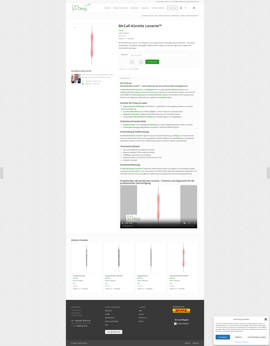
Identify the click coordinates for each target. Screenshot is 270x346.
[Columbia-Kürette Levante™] (1, 173)
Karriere (141, 321)
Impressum (246, 342)
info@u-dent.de (194, 1)
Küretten (137, 69)
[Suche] (185, 8)
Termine (141, 314)
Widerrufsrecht (109, 318)
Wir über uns (143, 318)
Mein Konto (108, 311)
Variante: (124, 54)
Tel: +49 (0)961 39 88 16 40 (177, 1)
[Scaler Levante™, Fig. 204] (268, 173)
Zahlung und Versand (111, 321)
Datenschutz (238, 342)
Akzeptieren (223, 337)
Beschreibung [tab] (125, 78)
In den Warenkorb (152, 62)
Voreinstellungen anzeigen (257, 337)
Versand (123, 36)
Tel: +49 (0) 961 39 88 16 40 (80, 321)
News (140, 311)
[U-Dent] (81, 8)
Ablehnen (238, 337)
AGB (106, 325)
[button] (266, 319)
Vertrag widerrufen (114, 332)
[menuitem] (107, 8)
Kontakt (107, 314)
